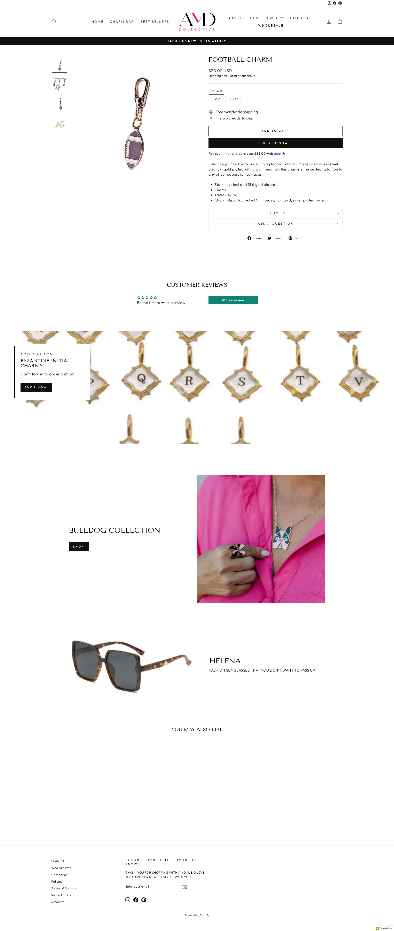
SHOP (78, 546)
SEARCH (57, 861)
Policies (276, 213)
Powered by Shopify (197, 915)
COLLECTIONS (244, 18)
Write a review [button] (233, 300)
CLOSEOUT (301, 18)
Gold (216, 99)
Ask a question (275, 223)
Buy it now (276, 143)
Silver (233, 99)
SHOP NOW (36, 387)
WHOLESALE (271, 25)
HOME (98, 21)
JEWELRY (274, 18)
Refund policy (61, 895)
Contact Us (59, 875)
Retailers (57, 902)
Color (215, 91)
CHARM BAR (122, 21)
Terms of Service (63, 888)
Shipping (214, 76)
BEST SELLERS (154, 21)
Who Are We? (61, 868)
